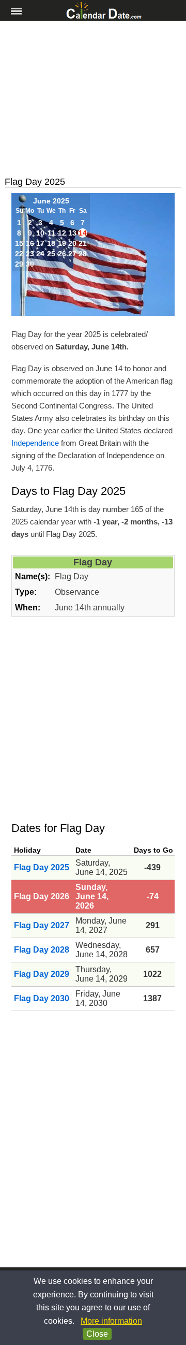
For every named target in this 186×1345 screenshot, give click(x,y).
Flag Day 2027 (41, 925)
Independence (35, 442)
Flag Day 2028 (41, 949)
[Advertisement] (93, 98)
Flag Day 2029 (41, 974)
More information (111, 1321)
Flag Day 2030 (41, 998)
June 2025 (51, 201)
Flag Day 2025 (41, 867)
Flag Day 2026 (41, 896)
